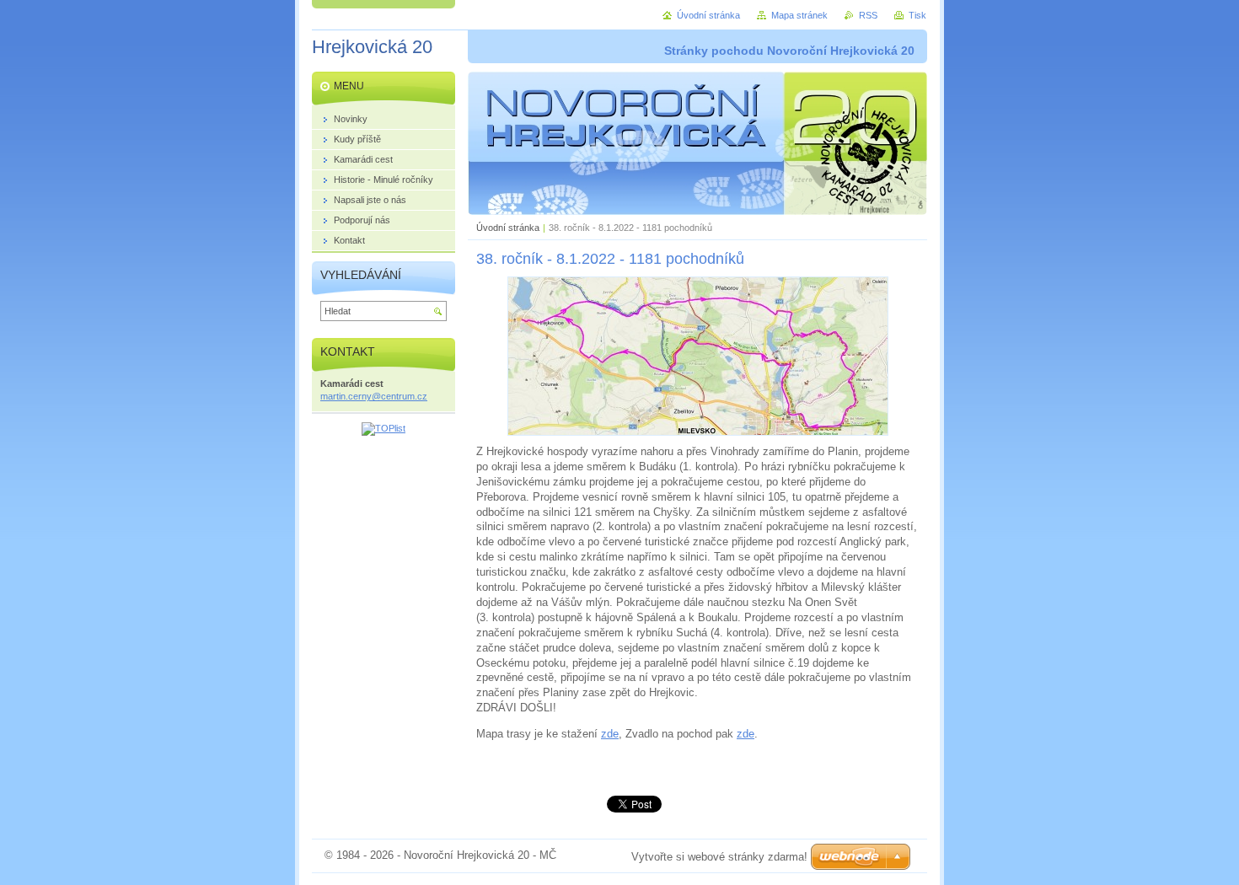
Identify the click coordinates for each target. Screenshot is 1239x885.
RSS (868, 15)
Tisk (917, 15)
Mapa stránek (799, 15)
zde (610, 733)
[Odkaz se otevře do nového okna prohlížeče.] (697, 432)
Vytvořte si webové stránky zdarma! (719, 856)
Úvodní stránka (507, 228)
